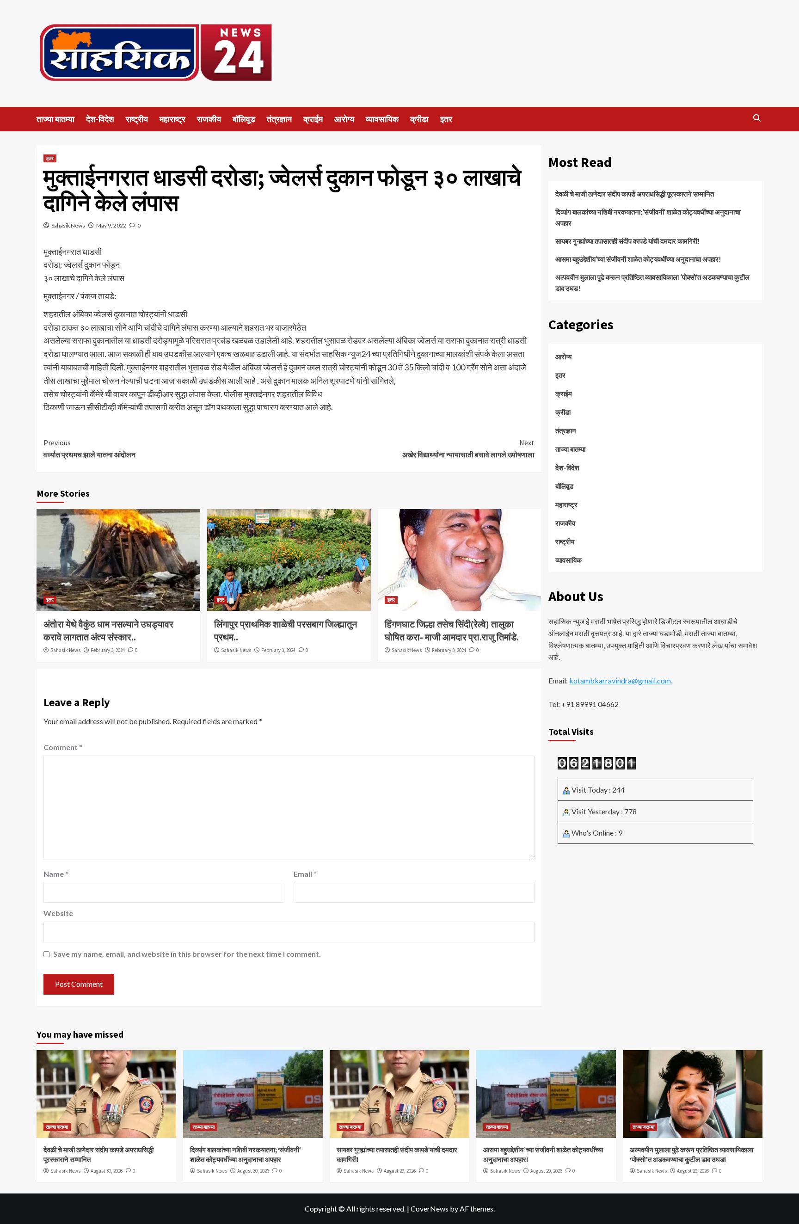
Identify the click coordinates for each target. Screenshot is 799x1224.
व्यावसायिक (382, 119)
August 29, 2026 (400, 1171)
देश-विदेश (100, 119)
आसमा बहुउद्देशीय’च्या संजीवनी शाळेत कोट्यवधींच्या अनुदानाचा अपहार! (638, 259)
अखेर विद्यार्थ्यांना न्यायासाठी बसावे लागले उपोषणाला (468, 448)
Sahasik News (68, 225)
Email (305, 873)
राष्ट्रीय (137, 119)
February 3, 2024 (108, 650)
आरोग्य (344, 119)
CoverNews (430, 1208)
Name (55, 873)
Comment (62, 747)
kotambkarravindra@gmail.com (620, 680)
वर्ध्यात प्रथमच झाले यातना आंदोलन (89, 448)
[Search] (756, 118)
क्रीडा (419, 119)
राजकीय (209, 119)
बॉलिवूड (244, 119)
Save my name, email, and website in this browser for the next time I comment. (187, 953)
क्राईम (313, 119)
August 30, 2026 (107, 1171)
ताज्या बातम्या (55, 119)
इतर (446, 119)
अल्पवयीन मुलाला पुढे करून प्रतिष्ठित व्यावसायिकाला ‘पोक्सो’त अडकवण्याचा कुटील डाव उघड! (652, 282)
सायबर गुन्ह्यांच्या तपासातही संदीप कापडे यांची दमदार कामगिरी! (627, 241)
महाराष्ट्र (172, 119)
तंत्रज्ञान (279, 119)
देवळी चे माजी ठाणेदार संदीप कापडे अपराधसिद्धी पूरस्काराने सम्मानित (635, 194)
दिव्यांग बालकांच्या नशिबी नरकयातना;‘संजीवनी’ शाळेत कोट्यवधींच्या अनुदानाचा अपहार (647, 217)
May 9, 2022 (111, 225)
